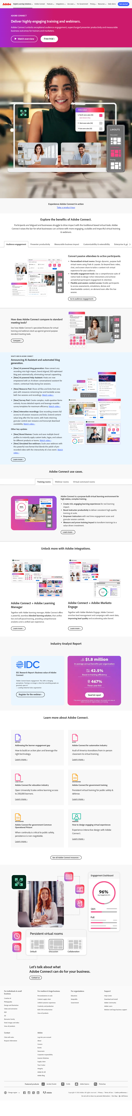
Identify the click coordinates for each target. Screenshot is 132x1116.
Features (50, 4)
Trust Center (41, 1065)
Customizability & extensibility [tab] (96, 244)
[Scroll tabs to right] (130, 244)
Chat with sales (9, 1037)
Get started (123, 4)
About (39, 1041)
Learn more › (18, 459)
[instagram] (29, 1092)
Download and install (111, 999)
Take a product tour (66, 207)
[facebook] (24, 1092)
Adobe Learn (108, 1006)
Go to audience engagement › (82, 299)
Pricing (92, 4)
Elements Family (9, 1019)
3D (5, 1016)
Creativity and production (45, 1006)
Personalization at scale (45, 996)
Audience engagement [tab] (16, 244)
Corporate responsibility (45, 1055)
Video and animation (10, 1009)
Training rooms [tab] (44, 482)
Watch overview (26, 38)
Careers (40, 1044)
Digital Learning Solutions (22, 4)
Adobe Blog (41, 1075)
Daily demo (112, 4)
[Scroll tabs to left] (2, 244)
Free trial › (49, 38)
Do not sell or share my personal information (95, 1096)
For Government (82, 4)
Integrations (60, 4)
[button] (11, 1092)
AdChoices (124, 1096)
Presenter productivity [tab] (40, 244)
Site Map (114, 1096)
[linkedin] (38, 1092)
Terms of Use (109, 1092)
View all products (9, 1026)
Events (40, 1048)
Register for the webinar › (30, 694)
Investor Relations (43, 1058)
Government (75, 1003)
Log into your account (44, 1037)
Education (74, 996)
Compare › (17, 340)
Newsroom (41, 1051)
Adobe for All (42, 1072)
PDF (5, 1012)
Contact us (35, 978)
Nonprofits (74, 999)
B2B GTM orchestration (45, 1010)
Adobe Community (110, 1003)
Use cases (70, 4)
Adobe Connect (39, 4)
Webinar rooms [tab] (62, 482)
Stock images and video (11, 1023)
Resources (101, 4)
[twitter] (33, 1092)
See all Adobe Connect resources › (66, 857)
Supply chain (42, 1062)
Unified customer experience (47, 1003)
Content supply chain (44, 999)
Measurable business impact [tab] (66, 244)
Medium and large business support (115, 1010)
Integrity (40, 1068)
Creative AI (7, 998)
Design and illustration (11, 1005)
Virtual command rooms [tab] (84, 482)
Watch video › (48, 395)
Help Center (108, 996)
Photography (8, 1002)
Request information (10, 1041)
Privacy (100, 1092)
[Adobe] (7, 4)
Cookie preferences (121, 1092)
